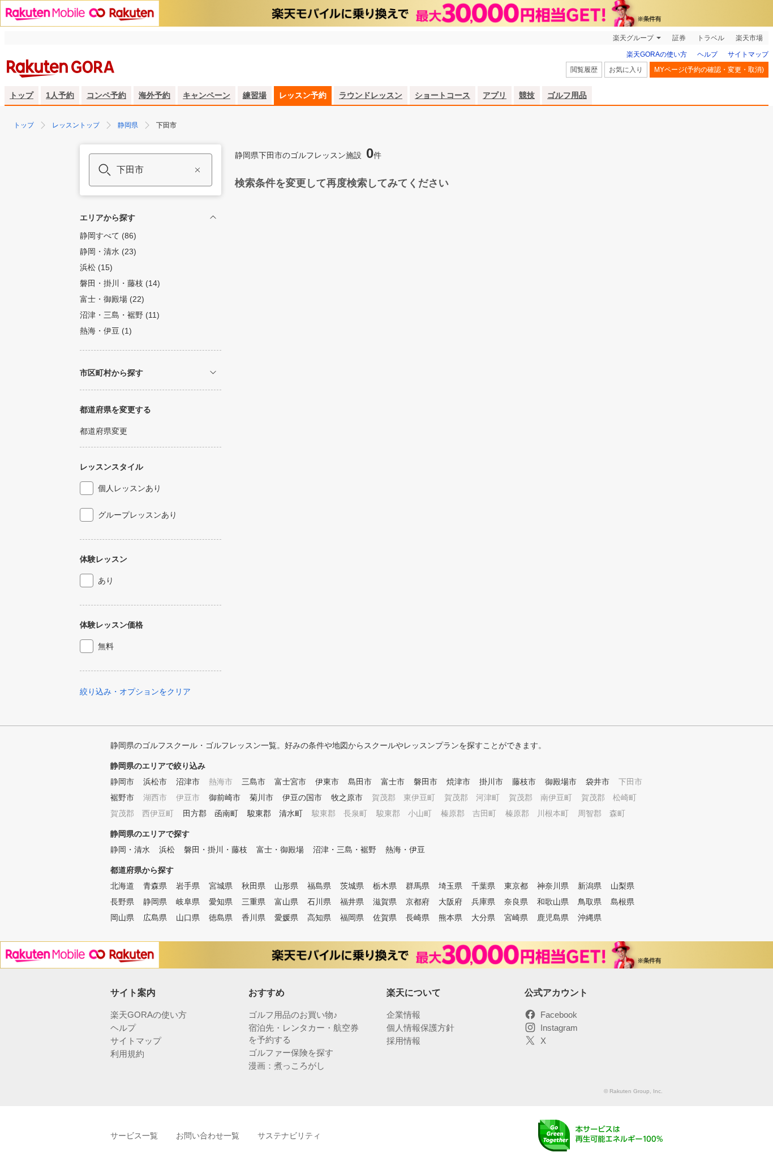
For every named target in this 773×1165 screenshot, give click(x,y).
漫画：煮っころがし (286, 1065)
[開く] (213, 372)
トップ (21, 95)
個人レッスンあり (129, 488)
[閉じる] (213, 217)
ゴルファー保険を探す (290, 1052)
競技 (527, 95)
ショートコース (442, 95)
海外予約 (154, 95)
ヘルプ (707, 54)
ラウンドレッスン (370, 95)
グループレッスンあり (137, 514)
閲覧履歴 (584, 70)
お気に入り (626, 70)
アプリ (494, 95)
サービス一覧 (134, 1135)
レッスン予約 (303, 95)
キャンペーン (206, 95)
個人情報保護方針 (420, 1027)
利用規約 (127, 1054)
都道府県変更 (103, 431)
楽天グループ (633, 38)
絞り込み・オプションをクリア (135, 691)
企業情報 (403, 1014)
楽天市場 (749, 38)
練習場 (255, 95)
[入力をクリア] (197, 170)
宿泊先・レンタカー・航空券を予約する (303, 1033)
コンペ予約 (106, 95)
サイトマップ (748, 54)
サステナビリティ (289, 1135)
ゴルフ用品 (567, 95)
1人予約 (60, 95)
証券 (679, 38)
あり (106, 580)
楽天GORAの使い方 (656, 54)
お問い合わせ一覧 (207, 1135)
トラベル (710, 38)
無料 (106, 646)
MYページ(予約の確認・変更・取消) (709, 70)
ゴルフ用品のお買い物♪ (293, 1014)
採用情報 (403, 1040)
